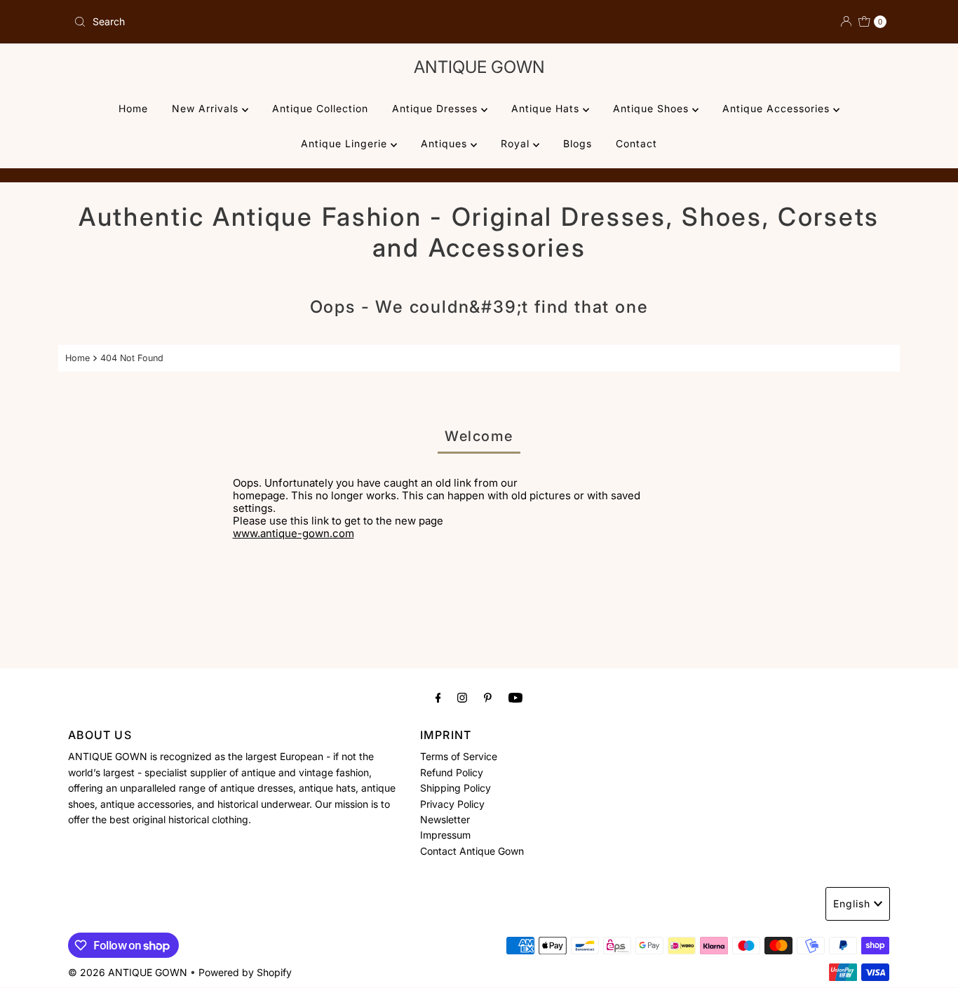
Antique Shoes (652, 108)
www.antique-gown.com (293, 533)
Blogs (577, 143)
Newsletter (445, 819)
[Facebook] (438, 697)
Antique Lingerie (346, 143)
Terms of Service (458, 756)
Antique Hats (547, 108)
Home (133, 108)
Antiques (446, 143)
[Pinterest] (488, 697)
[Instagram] (462, 697)
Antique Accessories (777, 108)
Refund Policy (451, 772)
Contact (636, 143)
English (851, 903)
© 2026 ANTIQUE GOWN (127, 972)
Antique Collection (320, 108)
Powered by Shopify (245, 972)
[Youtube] (515, 697)
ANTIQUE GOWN (479, 67)
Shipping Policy (455, 788)
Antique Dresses (436, 108)
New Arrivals (207, 108)
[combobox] (270, 22)
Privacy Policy (452, 803)
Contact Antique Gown (472, 851)
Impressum (445, 835)
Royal (517, 143)
